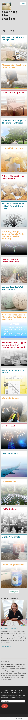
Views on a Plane (10, 453)
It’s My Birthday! (9, 509)
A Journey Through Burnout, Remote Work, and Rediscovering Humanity (13, 235)
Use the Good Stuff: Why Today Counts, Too (13, 288)
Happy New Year (9, 481)
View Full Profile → (6, 646)
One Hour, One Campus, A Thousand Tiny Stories (14, 121)
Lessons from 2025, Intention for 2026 (11, 260)
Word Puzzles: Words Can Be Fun (13, 371)
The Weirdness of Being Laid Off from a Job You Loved (13, 206)
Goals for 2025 (8, 425)
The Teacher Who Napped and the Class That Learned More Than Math (14, 344)
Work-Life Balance (10, 398)
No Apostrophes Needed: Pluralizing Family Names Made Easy (14, 317)
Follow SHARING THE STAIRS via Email (11, 692)
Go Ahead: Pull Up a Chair (13, 92)
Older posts (14, 592)
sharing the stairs (10, 15)
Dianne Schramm (9, 629)
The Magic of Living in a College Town (13, 38)
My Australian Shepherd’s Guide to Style (14, 66)
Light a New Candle (11, 537)
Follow (4, 706)
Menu (23, 3)
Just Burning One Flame (13, 564)
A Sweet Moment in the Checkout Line (13, 177)
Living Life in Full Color (12, 148)
